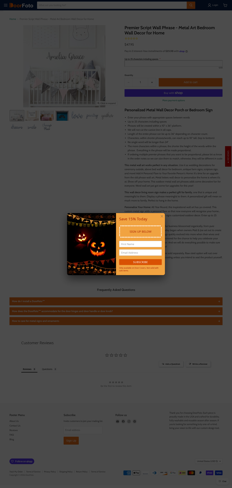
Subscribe (140, 262)
